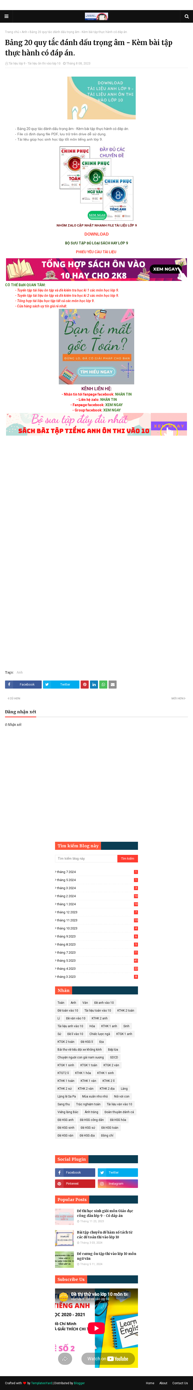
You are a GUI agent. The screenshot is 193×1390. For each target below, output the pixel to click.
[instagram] (118, 1183)
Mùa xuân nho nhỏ (95, 1096)
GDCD (114, 1057)
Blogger (79, 1383)
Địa (101, 1042)
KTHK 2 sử (65, 1088)
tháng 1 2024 (97, 904)
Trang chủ (12, 32)
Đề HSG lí (87, 1042)
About (163, 1383)
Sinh (126, 1026)
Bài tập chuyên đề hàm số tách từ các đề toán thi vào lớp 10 (104, 1235)
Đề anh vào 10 (104, 1003)
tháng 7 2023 (97, 952)
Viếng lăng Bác (68, 1112)
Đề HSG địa (87, 1135)
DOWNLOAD (96, 234)
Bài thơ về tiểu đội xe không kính (80, 1049)
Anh (24, 32)
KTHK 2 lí (109, 1081)
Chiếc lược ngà (99, 1034)
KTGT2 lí (63, 1073)
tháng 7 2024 (97, 872)
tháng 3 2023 (97, 977)
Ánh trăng (91, 1112)
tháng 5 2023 (97, 960)
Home (150, 1383)
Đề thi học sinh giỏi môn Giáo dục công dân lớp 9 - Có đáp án (105, 1213)
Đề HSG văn (65, 1135)
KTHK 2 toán (125, 1010)
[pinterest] (75, 1183)
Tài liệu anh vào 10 (70, 1026)
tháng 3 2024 (97, 888)
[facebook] (75, 1172)
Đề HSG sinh (66, 1127)
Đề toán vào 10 (68, 1010)
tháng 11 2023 (97, 920)
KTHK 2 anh (100, 1018)
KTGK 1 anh (124, 1034)
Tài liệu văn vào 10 (119, 1104)
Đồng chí (107, 1135)
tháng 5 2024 (97, 880)
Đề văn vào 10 (75, 1018)
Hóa (92, 1026)
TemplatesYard (41, 1383)
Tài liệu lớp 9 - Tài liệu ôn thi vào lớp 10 (35, 63)
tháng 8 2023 (97, 944)
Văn (85, 1003)
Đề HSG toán (109, 1127)
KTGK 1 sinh (66, 1065)
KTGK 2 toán (66, 1042)
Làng (124, 1088)
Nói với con (121, 1096)
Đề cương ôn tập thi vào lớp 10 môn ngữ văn (106, 1256)
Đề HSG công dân (92, 1120)
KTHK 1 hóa (83, 1073)
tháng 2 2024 (97, 896)
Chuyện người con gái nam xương (81, 1057)
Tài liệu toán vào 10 (97, 1010)
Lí (59, 1018)
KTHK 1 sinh (105, 1073)
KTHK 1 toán (66, 1081)
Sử (59, 1034)
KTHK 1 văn (88, 1081)
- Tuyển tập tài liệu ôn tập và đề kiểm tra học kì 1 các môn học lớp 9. (67, 290)
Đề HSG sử (88, 1127)
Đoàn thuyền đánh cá (119, 1112)
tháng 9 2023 (97, 936)
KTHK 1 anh (109, 1026)
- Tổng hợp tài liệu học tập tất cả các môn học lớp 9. (55, 301)
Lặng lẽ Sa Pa (67, 1096)
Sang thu (64, 1104)
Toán (61, 1003)
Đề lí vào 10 (75, 1034)
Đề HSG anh (66, 1120)
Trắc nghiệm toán (88, 1104)
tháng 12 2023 (97, 912)
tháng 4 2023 (97, 969)
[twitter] (118, 1172)
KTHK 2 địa (107, 1088)
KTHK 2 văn (85, 1088)
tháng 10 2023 (97, 928)
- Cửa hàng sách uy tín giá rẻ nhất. (41, 306)
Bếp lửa (113, 1049)
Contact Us (180, 1383)
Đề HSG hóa (118, 1120)
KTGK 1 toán (88, 1065)
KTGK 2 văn (111, 1065)
